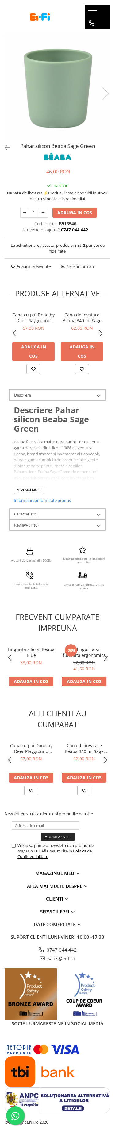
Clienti (55, 899)
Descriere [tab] (22, 395)
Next (105, 93)
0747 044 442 (61, 950)
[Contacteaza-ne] (91, 23)
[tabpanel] (57, 87)
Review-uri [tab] (26, 525)
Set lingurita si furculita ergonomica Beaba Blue (84, 652)
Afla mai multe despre (55, 886)
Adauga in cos (74, 212)
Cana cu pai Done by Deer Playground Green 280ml (33, 317)
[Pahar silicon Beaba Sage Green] (57, 87)
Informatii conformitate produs (42, 500)
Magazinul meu (55, 873)
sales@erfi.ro (61, 958)
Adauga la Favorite (33, 266)
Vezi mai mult (29, 489)
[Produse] (93, 12)
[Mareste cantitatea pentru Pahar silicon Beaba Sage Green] (43, 213)
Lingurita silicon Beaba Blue (31, 652)
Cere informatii (80, 266)
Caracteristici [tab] (25, 514)
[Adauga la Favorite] (33, 369)
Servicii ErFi (55, 912)
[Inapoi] (4, 148)
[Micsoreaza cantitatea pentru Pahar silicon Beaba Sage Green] (24, 213)
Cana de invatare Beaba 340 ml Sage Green (82, 317)
